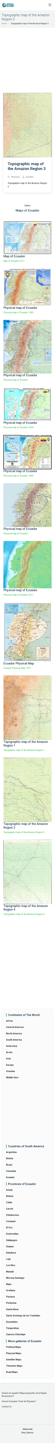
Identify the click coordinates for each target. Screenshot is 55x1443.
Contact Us (6, 1406)
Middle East (12, 1077)
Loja (8, 1259)
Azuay (9, 1190)
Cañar (9, 1202)
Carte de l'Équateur (27, 1401)
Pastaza (10, 1296)
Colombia (11, 1171)
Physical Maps (13, 1353)
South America (14, 1039)
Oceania (10, 1071)
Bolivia (9, 1158)
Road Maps (12, 1372)
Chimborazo (12, 1215)
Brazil (9, 1164)
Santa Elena (12, 1309)
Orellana (10, 1290)
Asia (8, 1058)
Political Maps (13, 1347)
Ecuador (10, 1177)
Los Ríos (10, 1265)
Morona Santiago (15, 1278)
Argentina (11, 1152)
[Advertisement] (27, 58)
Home (4, 23)
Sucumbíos (12, 1322)
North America (14, 1033)
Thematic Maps (14, 1365)
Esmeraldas (12, 1233)
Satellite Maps (13, 1359)
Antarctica (11, 1046)
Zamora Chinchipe (16, 1334)
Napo (9, 1284)
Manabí (10, 1271)
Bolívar (10, 1196)
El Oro (9, 1227)
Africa (9, 1021)
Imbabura (11, 1252)
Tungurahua (12, 1328)
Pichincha (11, 1303)
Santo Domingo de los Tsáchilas (23, 1315)
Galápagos (11, 1240)
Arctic (9, 1052)
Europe (10, 1065)
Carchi (9, 1208)
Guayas (10, 1246)
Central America (15, 1027)
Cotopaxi (11, 1221)
